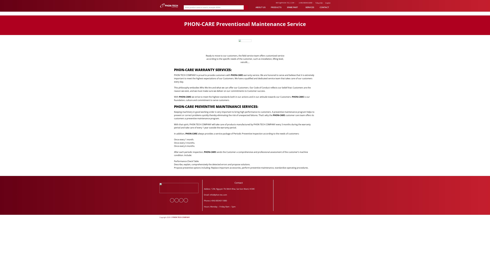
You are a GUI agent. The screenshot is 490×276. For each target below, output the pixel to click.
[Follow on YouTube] (186, 200)
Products (276, 7)
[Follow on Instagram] (177, 200)
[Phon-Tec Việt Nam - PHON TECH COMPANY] (169, 5)
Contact (324, 7)
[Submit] (246, 7)
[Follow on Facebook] (172, 200)
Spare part (292, 7)
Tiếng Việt (319, 3)
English (327, 3)
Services (309, 7)
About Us (260, 7)
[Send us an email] (181, 200)
